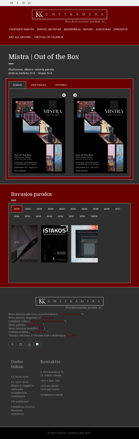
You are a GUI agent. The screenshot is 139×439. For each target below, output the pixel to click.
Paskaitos (120, 29)
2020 (84, 209)
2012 (60, 216)
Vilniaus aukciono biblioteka (47, 321)
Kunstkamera (35, 324)
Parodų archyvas (49, 29)
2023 (50, 209)
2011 (71, 216)
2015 (27, 216)
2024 (39, 209)
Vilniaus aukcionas (69, 314)
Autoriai (61, 85)
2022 (62, 209)
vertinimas (47, 317)
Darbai (17, 85)
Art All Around (20, 37)
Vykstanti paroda (21, 29)
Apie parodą (38, 85)
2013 (49, 216)
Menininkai (72, 29)
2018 (106, 209)
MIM (41, 328)
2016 (16, 216)
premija (70, 335)
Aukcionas (103, 29)
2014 (38, 216)
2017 (117, 209)
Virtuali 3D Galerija (48, 37)
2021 (73, 209)
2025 (28, 209)
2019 (95, 209)
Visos (94, 216)
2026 (16, 209)
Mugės (88, 29)
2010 (82, 216)
